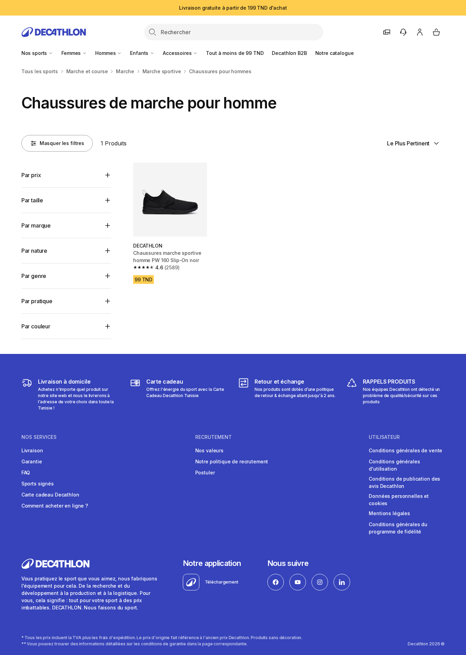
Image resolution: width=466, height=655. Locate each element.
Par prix (31, 175)
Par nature (34, 250)
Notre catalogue (334, 53)
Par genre (34, 275)
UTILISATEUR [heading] (384, 437)
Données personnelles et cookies (399, 499)
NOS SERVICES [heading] (39, 437)
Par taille (32, 200)
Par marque (36, 225)
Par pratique (36, 301)
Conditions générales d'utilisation (394, 465)
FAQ (25, 472)
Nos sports (34, 53)
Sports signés (37, 484)
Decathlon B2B (289, 53)
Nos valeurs (209, 450)
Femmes (71, 53)
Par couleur (35, 326)
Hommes (106, 53)
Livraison (32, 450)
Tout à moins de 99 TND (235, 53)
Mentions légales (389, 513)
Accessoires (178, 53)
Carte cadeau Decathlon (50, 495)
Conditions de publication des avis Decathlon (404, 482)
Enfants (140, 53)
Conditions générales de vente (405, 450)
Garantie (31, 461)
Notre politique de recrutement (231, 461)
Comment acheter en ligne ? (54, 506)
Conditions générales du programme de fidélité (398, 527)
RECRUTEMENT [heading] (213, 437)
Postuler (205, 472)
